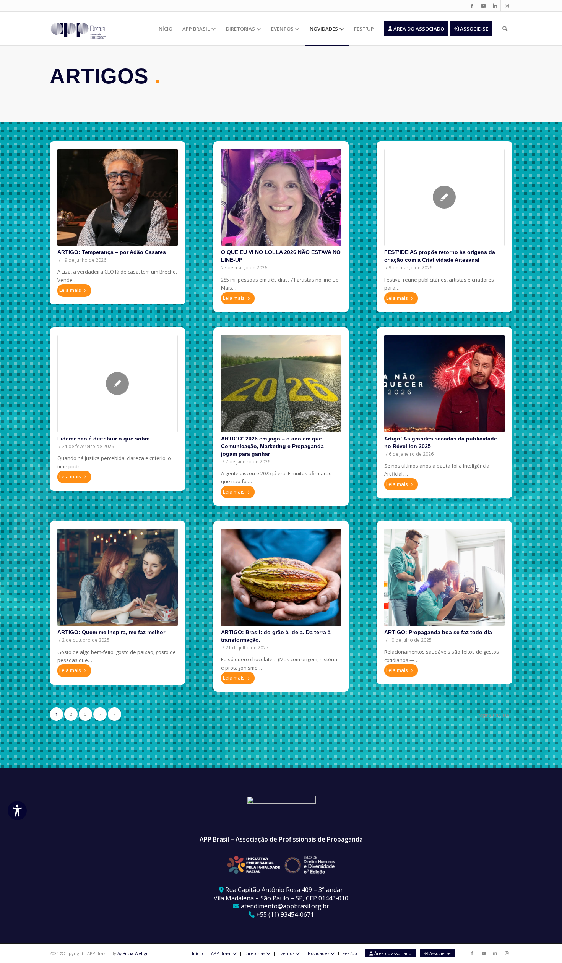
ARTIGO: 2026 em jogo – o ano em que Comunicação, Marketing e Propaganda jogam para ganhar (272, 446)
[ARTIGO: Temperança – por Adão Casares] (117, 197)
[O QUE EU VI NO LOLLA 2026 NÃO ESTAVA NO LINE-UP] (281, 197)
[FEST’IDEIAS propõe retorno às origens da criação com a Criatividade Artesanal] (444, 197)
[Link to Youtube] (483, 5)
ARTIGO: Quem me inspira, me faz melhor (111, 632)
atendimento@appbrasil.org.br (285, 906)
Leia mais (70, 289)
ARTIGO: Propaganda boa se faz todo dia (438, 632)
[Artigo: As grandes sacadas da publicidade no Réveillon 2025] (444, 383)
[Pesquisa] (504, 28)
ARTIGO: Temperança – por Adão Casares (111, 252)
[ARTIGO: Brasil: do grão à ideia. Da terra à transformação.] (281, 577)
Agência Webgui (133, 953)
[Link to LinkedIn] (494, 5)
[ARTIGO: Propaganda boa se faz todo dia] (444, 577)
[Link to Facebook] (472, 5)
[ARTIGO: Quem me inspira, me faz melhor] (117, 577)
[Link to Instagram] (506, 5)
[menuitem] (164, 28)
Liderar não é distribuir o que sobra (103, 438)
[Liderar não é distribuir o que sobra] (117, 383)
